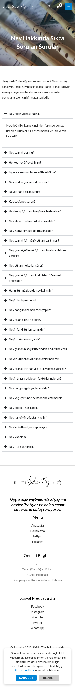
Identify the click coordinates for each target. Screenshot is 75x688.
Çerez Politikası (25, 670)
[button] (49, 6)
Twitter (37, 622)
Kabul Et (26, 677)
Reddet (49, 677)
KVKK (38, 564)
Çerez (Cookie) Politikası (37, 569)
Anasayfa (37, 525)
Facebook (37, 606)
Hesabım (37, 541)
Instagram (37, 612)
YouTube (37, 617)
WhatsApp (38, 628)
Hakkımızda (37, 531)
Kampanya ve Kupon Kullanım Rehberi (37, 580)
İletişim (37, 536)
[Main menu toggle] (68, 6)
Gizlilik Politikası (37, 574)
